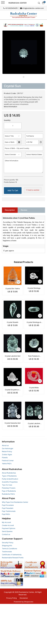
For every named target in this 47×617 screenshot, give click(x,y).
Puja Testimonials (9, 511)
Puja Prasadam (7, 508)
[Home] (23, 15)
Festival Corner (8, 461)
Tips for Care (7, 485)
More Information (10, 107)
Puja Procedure (8, 505)
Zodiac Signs (7, 455)
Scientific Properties (10, 482)
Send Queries (7, 531)
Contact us (6, 534)
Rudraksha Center (17, 3)
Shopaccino (28, 602)
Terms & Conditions (9, 549)
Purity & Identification (10, 479)
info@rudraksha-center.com (33, 8)
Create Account (8, 525)
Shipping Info (7, 546)
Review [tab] (24, 210)
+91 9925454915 (11, 8)
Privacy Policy (11, 598)
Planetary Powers (8, 488)
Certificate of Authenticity (12, 555)
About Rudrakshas (9, 473)
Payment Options (8, 528)
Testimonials (7, 552)
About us (5, 445)
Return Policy (7, 451)
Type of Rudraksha (9, 476)
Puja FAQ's (6, 514)
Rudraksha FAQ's (8, 494)
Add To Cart (13, 190)
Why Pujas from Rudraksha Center (15, 502)
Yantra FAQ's (6, 464)
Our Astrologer (7, 448)
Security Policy (7, 543)
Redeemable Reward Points (13, 558)
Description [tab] (10, 210)
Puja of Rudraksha (9, 491)
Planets (5, 458)
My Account (6, 522)
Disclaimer (24, 598)
